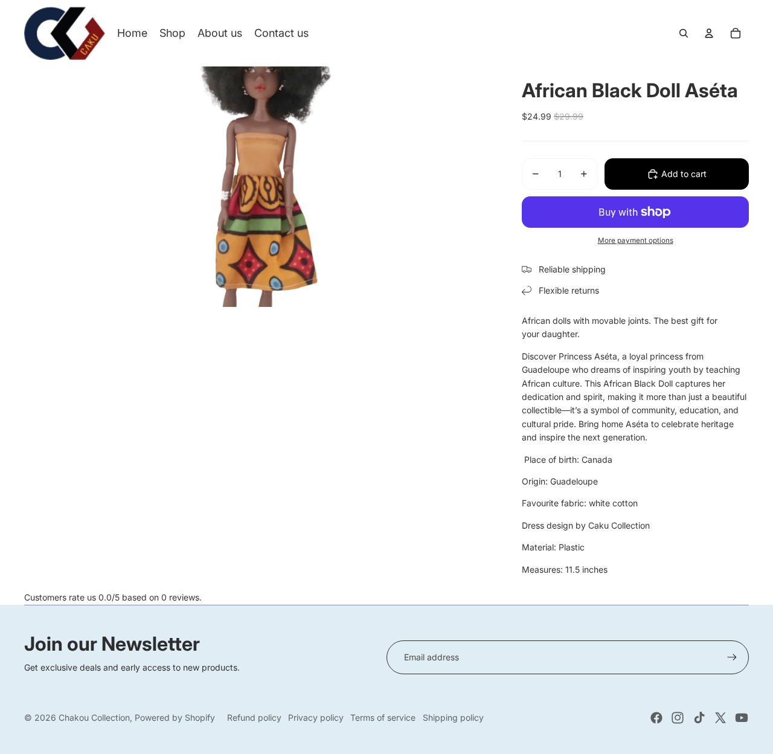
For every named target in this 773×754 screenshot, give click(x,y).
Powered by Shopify (175, 717)
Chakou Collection (94, 717)
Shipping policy (453, 717)
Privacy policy (316, 717)
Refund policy (254, 717)
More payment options (635, 240)
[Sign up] (731, 657)
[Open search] (683, 33)
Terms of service (382, 717)
